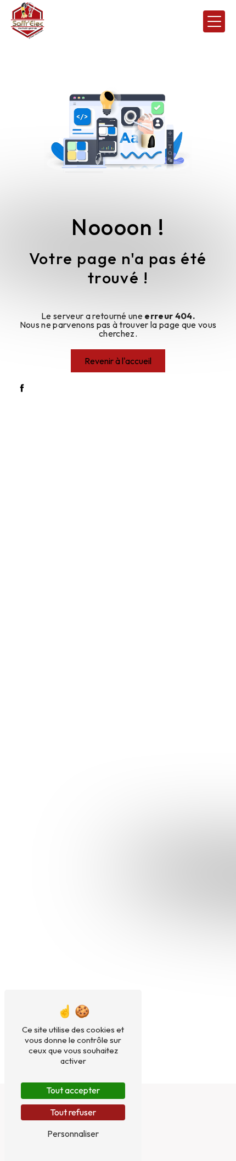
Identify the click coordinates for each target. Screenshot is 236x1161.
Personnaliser (73, 1133)
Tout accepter (73, 1090)
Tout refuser (73, 1112)
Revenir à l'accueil (118, 360)
